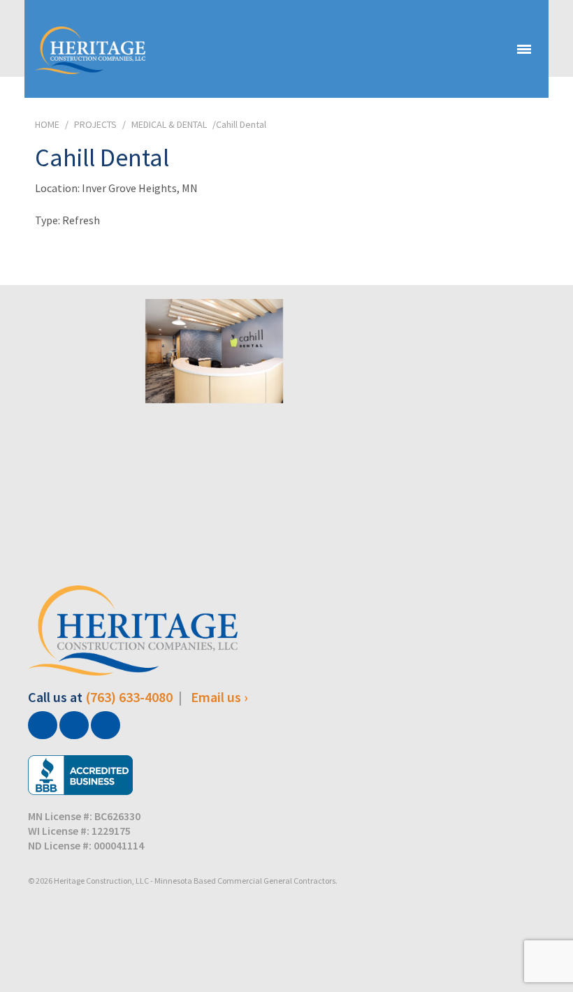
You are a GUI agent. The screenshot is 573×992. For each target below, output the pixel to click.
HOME (47, 124)
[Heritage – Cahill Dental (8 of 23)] (69, 461)
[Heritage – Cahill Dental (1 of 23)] (69, 350)
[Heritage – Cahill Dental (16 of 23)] (214, 350)
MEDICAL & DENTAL (169, 124)
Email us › (219, 697)
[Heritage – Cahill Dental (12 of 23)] (359, 350)
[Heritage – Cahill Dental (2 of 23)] (214, 461)
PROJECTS (95, 124)
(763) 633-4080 (129, 697)
